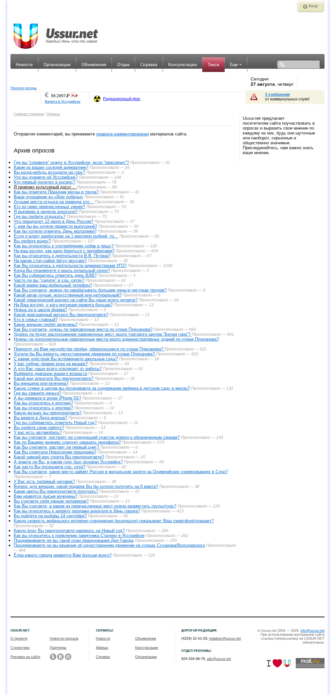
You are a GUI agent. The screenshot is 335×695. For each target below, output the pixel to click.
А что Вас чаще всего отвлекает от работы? (58, 368)
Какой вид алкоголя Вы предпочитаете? (53, 378)
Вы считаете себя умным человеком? (51, 501)
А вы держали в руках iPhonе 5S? (47, 398)
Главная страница (29, 114)
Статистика (19, 648)
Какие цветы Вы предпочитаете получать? (56, 491)
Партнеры (58, 648)
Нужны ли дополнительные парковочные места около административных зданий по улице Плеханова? (116, 339)
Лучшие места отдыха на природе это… (54, 201)
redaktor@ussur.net (225, 638)
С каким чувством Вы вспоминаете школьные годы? (66, 358)
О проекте (18, 638)
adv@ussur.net (219, 659)
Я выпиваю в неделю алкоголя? (46, 211)
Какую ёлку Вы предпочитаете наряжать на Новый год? (69, 530)
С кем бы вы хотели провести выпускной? (55, 226)
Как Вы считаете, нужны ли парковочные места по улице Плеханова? (83, 329)
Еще (234, 64)
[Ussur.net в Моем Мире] (68, 656)
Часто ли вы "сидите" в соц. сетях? (49, 280)
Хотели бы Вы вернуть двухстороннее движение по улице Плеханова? (85, 353)
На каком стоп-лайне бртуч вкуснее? (50, 260)
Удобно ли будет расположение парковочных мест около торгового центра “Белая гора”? (103, 334)
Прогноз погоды (23, 88)
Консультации (182, 64)
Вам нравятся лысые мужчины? (45, 496)
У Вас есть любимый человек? (44, 481)
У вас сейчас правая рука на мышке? (51, 363)
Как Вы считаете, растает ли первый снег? (57, 447)
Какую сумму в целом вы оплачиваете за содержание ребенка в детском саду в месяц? (102, 388)
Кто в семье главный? (36, 319)
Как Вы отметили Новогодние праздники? (55, 452)
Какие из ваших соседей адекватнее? (51, 167)
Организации (57, 64)
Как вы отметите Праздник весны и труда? (56, 191)
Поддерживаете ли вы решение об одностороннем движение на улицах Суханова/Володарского (109, 545)
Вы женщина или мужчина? (41, 383)
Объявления (93, 64)
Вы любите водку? (32, 241)
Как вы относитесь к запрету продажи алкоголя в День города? (77, 510)
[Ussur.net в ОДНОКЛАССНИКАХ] (53, 656)
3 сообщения (277, 94)
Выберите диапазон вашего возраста (50, 373)
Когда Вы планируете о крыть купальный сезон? (62, 270)
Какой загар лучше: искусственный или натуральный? (67, 295)
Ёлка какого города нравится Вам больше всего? (63, 555)
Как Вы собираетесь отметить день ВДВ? (55, 275)
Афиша (102, 648)
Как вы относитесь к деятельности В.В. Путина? (62, 255)
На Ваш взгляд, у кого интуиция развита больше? (63, 304)
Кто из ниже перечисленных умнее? (49, 206)
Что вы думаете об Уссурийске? (46, 177)
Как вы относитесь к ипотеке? (43, 403)
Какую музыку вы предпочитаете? (47, 412)
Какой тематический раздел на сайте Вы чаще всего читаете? (75, 299)
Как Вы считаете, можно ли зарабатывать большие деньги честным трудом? (90, 290)
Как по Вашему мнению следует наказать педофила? (67, 442)
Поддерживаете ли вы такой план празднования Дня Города (73, 540)
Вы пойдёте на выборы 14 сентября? (50, 515)
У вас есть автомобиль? (38, 432)
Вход (313, 6)
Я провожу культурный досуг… (45, 187)
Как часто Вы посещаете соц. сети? (49, 466)
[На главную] (56, 33)
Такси (213, 64)
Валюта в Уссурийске (62, 101)
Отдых (123, 64)
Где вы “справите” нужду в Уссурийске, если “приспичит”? (71, 162)
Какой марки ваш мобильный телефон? (53, 285)
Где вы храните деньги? (37, 393)
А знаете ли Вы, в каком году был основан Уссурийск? (68, 461)
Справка (148, 64)
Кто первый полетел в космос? (44, 182)
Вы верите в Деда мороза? (40, 417)
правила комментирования (122, 134)
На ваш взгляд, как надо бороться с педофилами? (64, 250)
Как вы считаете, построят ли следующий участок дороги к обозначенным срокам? (97, 437)
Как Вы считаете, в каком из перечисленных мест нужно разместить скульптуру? (95, 506)
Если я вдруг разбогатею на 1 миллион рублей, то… (66, 236)
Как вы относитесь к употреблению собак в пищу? (64, 245)
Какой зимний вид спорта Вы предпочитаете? (59, 456)
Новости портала (64, 638)
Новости (24, 64)
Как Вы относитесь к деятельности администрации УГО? (70, 265)
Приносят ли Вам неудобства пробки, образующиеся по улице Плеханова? (89, 349)
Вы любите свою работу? (39, 427)
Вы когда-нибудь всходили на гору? (49, 172)
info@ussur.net (313, 631)
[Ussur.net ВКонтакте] (60, 656)
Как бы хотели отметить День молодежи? (55, 231)
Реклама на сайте (25, 657)
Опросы (53, 114)
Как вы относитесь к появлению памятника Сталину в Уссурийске (79, 535)
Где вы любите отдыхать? (39, 216)
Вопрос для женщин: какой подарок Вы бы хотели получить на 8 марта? (86, 486)
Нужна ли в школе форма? (40, 309)
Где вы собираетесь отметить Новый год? (55, 422)
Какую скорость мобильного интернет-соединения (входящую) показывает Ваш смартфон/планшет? (114, 520)
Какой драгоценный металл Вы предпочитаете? (61, 314)
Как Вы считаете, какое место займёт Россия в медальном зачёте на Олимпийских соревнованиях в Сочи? (121, 471)
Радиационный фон (121, 99)
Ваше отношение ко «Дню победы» (48, 196)
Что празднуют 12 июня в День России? (53, 221)
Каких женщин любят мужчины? (46, 324)
